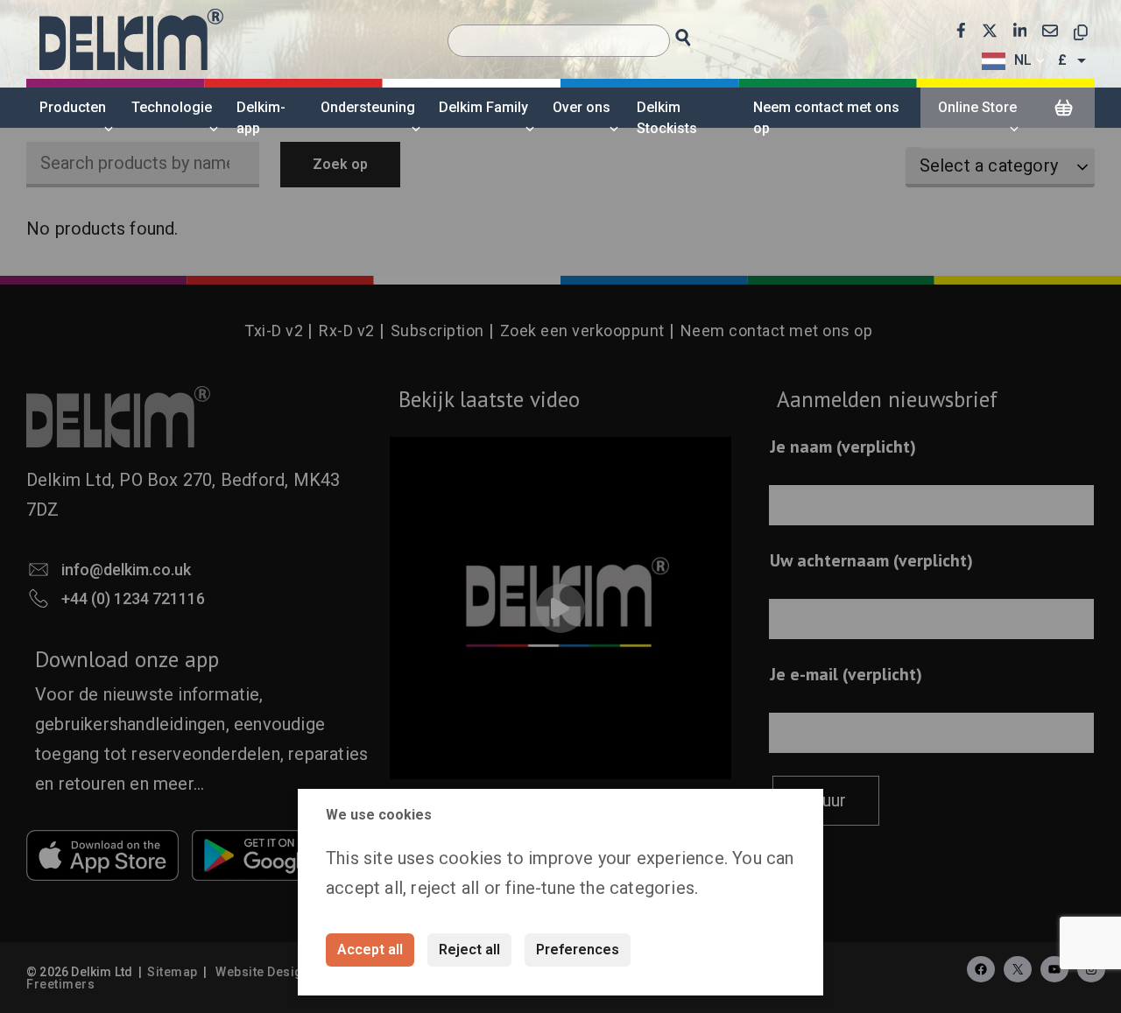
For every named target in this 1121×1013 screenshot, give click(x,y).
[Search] (699, 32)
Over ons (581, 107)
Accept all (370, 949)
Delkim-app (261, 118)
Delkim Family (483, 107)
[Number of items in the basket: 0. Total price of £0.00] (1063, 108)
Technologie (171, 107)
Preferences (577, 949)
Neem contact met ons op (826, 118)
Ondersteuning (368, 107)
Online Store (977, 107)
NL (1023, 60)
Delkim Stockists (667, 118)
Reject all (469, 949)
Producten (72, 107)
